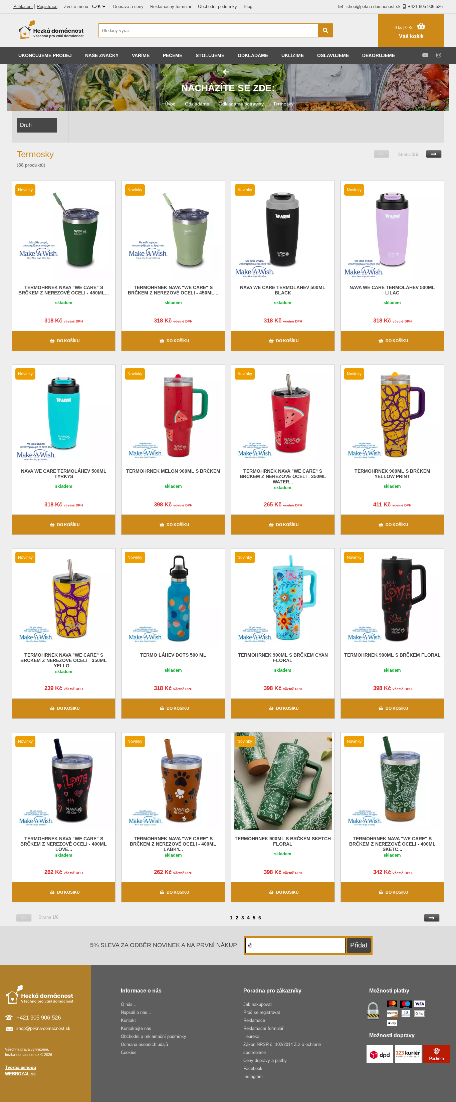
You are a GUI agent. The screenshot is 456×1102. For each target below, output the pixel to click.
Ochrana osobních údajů (144, 1044)
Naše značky (102, 55)
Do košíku (68, 341)
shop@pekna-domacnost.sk (374, 6)
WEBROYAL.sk (20, 1073)
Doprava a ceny (128, 6)
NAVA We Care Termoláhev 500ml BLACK (282, 290)
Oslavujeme (333, 55)
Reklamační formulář (263, 1028)
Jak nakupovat (257, 1004)
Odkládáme (253, 55)
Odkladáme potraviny (241, 103)
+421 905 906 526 (425, 6)
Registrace (47, 6)
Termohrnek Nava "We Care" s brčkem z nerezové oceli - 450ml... (63, 290)
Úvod (170, 103)
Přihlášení (23, 6)
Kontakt (128, 1020)
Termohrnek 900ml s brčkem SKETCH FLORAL (283, 841)
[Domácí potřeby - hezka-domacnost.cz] (52, 30)
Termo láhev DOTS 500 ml (173, 655)
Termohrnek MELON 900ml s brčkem (173, 471)
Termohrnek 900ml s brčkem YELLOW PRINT (392, 473)
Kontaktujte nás (136, 1028)
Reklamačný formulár (170, 6)
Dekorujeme (378, 55)
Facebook (252, 1068)
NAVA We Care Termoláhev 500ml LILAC (392, 290)
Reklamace (254, 1020)
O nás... (129, 1004)
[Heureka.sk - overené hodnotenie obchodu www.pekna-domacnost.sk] (358, 43)
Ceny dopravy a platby (265, 1060)
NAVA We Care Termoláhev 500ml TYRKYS (63, 473)
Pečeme (172, 55)
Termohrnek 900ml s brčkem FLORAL (392, 655)
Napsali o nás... (136, 1012)
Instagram (253, 1076)
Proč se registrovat (261, 1012)
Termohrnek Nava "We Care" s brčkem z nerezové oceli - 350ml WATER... (283, 476)
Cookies (129, 1052)
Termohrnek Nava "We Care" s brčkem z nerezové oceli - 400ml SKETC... (392, 844)
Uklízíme (292, 55)
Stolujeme (210, 55)
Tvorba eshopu (20, 1067)
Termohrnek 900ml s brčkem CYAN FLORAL (283, 657)
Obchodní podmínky (217, 6)
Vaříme (141, 55)
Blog (248, 6)
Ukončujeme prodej (45, 55)
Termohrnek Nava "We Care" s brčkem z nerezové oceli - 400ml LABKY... (173, 844)
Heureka (251, 1036)
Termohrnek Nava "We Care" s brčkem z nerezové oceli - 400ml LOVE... (63, 844)
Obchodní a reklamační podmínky (153, 1036)
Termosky (283, 103)
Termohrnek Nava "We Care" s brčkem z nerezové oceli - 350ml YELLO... (63, 660)
